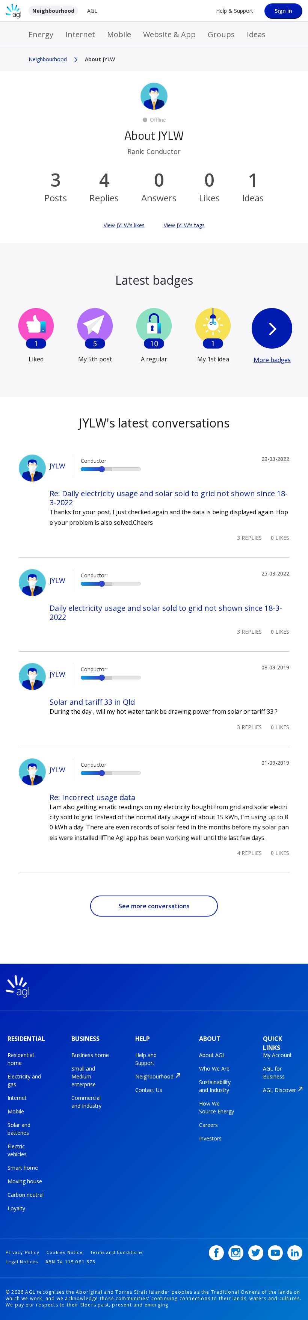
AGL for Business (274, 1072)
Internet (80, 34)
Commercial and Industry (86, 1101)
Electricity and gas (24, 1080)
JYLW (57, 465)
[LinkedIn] (294, 1252)
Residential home (21, 1058)
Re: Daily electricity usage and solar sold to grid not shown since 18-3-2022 (169, 497)
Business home (90, 1055)
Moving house (25, 1181)
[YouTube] (275, 1252)
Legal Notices (22, 1261)
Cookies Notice (65, 1252)
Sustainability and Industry (215, 1085)
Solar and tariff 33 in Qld (92, 702)
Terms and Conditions (116, 1252)
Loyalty (16, 1208)
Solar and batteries (19, 1128)
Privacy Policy (22, 1252)
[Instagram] (235, 1252)
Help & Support (234, 10)
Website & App (169, 34)
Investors (210, 1138)
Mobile (119, 34)
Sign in (283, 10)
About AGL (212, 1055)
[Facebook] (216, 1252)
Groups (221, 34)
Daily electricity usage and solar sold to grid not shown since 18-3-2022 (166, 612)
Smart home (23, 1167)
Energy (41, 34)
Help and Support (146, 1058)
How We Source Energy (216, 1107)
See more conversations (154, 906)
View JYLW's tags (184, 225)
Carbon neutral (26, 1194)
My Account (277, 1055)
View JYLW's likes (124, 225)
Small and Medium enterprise (83, 1076)
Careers (208, 1124)
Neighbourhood (53, 10)
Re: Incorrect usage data (92, 797)
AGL (92, 10)
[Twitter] (255, 1252)
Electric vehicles (17, 1150)
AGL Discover (279, 1090)
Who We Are (214, 1068)
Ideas (256, 34)
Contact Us (148, 1089)
